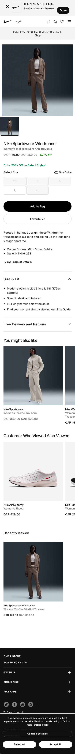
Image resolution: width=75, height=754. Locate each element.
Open (63, 10)
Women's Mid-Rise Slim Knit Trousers (23, 609)
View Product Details (18, 262)
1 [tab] (32, 111)
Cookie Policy (41, 724)
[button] (7, 712)
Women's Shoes (13, 508)
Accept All (56, 744)
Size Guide (63, 309)
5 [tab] (42, 111)
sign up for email (15, 662)
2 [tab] (35, 111)
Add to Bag (37, 206)
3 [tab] (37, 111)
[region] (37, 733)
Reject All (19, 744)
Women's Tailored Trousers (20, 413)
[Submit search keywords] (55, 21)
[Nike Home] (8, 21)
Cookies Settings (37, 733)
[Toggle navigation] (69, 21)
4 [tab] (40, 111)
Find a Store (12, 656)
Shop (37, 35)
